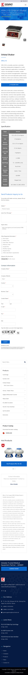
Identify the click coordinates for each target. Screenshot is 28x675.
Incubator (23, 545)
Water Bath (6, 398)
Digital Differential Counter (10, 394)
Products (5, 656)
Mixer (4, 547)
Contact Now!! (14, 568)
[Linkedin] (5, 591)
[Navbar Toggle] (25, 5)
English (24, 1)
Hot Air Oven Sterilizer (9, 406)
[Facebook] (1, 591)
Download (8, 433)
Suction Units (10, 545)
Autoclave (5, 414)
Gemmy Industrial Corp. (16, 669)
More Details (14, 484)
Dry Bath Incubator (8, 402)
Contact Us (18, 547)
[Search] (25, 362)
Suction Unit (6, 378)
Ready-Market (20, 672)
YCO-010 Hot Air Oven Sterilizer (10, 637)
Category (9, 14)
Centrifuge (5, 374)
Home (4, 14)
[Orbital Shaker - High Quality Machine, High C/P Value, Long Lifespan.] (25, 40)
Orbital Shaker (15, 14)
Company (5, 653)
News (4, 659)
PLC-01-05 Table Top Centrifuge (9, 624)
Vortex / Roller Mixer (8, 390)
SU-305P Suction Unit (7, 630)
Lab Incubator (6, 410)
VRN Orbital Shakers (6, 16)
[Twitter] (3, 591)
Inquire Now (14, 84)
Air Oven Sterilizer (16, 545)
